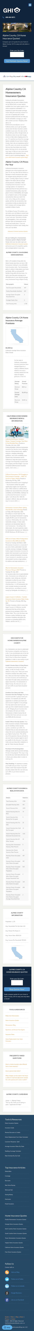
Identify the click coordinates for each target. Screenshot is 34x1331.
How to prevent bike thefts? (13, 1071)
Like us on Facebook (17, 1300)
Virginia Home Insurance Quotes (14, 1242)
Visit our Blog (15, 1272)
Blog (17, 1317)
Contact (13, 1319)
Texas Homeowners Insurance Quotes (15, 1238)
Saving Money (9, 1194)
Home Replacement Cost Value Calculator (16, 1137)
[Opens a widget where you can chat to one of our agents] (7, 1327)
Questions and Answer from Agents (15, 1029)
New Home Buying (10, 1185)
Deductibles (8, 1171)
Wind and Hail (9, 1190)
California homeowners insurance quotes (17, 244)
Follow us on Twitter (17, 1279)
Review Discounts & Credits (12, 1132)
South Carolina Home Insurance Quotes (16, 1233)
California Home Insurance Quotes (14, 1247)
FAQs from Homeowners (12, 1016)
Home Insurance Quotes (12, 1020)
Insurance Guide (9, 1128)
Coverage (7, 1176)
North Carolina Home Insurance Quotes (15, 1229)
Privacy (7, 1319)
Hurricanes (8, 1199)
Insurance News (10, 1034)
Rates (12, 1317)
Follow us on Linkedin (17, 1286)
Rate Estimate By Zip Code (12, 1156)
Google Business (16, 1293)
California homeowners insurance (15, 661)
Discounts (7, 1180)
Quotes (7, 1317)
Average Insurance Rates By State (14, 1146)
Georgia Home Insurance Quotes (14, 1224)
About (21, 1317)
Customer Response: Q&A (12, 1141)
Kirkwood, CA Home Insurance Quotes (18, 231)
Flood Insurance (9, 1204)
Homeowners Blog (10, 1025)
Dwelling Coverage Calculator (13, 1151)
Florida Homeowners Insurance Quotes (15, 1219)
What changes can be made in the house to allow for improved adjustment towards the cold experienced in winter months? (17, 1077)
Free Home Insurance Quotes (13, 1252)
